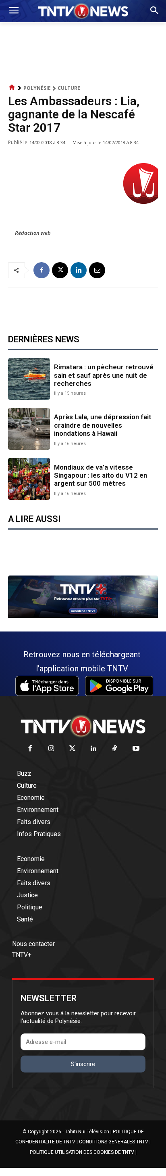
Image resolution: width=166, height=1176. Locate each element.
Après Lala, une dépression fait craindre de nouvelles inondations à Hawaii (102, 425)
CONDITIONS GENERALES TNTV (113, 1142)
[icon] (12, 87)
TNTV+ (21, 955)
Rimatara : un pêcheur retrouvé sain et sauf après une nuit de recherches (104, 375)
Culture (69, 88)
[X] (60, 270)
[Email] (97, 270)
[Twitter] (72, 749)
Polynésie (37, 88)
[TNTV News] (83, 726)
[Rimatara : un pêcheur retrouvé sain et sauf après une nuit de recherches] (29, 379)
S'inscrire (83, 1064)
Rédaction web (33, 232)
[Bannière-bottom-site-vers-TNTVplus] (83, 615)
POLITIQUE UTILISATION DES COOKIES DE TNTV (82, 1152)
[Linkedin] (79, 270)
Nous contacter (33, 944)
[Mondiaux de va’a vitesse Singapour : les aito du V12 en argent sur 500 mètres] (29, 479)
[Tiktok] (115, 749)
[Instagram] (51, 749)
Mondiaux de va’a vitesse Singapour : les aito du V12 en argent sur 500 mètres (100, 475)
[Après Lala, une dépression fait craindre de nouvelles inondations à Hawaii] (29, 429)
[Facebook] (41, 270)
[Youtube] (136, 749)
